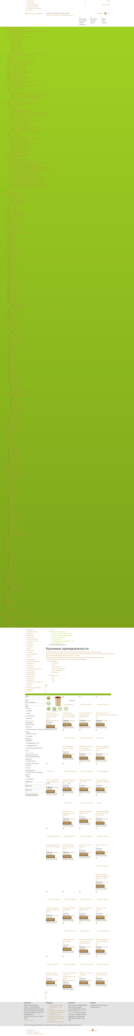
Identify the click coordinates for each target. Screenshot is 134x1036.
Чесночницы (13, 260)
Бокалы (14, 407)
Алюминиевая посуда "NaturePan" (16, 159)
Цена (53, 665)
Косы (10, 567)
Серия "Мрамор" (14, 117)
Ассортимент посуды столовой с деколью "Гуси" (27, 98)
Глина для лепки (11, 158)
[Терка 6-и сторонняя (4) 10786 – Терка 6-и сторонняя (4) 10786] (86, 963)
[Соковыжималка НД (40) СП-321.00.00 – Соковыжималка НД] (70, 770)
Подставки (12, 290)
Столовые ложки (17, 340)
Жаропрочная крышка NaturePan (19, 33)
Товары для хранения (12, 491)
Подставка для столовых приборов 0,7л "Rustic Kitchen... (69, 714)
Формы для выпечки (18, 202)
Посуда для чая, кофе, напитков (16, 215)
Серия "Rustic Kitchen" (16, 100)
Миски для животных (15, 513)
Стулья (8, 543)
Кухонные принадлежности (14, 251)
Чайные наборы (14, 418)
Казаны (11, 249)
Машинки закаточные (16, 321)
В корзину (50, 726)
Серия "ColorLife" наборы (20, 137)
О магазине (30, 1)
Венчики (11, 318)
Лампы (11, 483)
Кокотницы (12, 208)
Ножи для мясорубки (19, 306)
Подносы (12, 359)
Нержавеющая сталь (32, 743)
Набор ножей (16, 333)
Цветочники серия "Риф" (17, 68)
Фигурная (29, 736)
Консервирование (11, 319)
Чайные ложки (16, 338)
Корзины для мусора (15, 587)
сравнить (56, 720)
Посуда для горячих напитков (18, 409)
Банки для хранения (15, 228)
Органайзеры (13, 493)
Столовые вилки (17, 344)
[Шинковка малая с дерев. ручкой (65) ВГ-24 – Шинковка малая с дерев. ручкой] (70, 835)
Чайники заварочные (18, 411)
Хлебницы (12, 225)
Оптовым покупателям (34, 8)
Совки (8, 546)
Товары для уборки (12, 494)
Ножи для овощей (15, 455)
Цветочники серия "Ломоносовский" (20, 72)
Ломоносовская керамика (34, 772)
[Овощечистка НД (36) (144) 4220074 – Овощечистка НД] (86, 898)
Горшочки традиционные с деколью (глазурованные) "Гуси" (30, 94)
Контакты (30, 10)
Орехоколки (13, 295)
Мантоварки (13, 239)
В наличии (55, 672)
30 (53, 677)
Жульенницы (13, 373)
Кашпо (8, 597)
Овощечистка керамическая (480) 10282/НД (69, 813)
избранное (49, 720)
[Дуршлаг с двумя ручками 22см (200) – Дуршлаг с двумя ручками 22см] (53, 963)
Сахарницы (12, 353)
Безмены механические (13, 468)
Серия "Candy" (16, 40)
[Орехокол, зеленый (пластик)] (86, 835)
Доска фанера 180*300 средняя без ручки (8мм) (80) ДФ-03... (86, 941)
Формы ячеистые (17, 199)
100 (53, 681)
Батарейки (12, 476)
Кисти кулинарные (15, 210)
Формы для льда (14, 262)
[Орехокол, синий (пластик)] (103, 898)
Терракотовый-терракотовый (21, 146)
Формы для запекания (19, 200)
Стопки (14, 398)
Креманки (12, 370)
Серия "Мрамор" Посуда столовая (23, 119)
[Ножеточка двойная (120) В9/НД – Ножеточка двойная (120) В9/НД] (70, 898)
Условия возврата (32, 6)
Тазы (7, 541)
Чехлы (8, 487)
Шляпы (11, 507)
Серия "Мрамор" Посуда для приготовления (26, 120)
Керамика (29, 740)
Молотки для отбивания (16, 308)
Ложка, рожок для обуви (14, 472)
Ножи (11, 329)
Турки (11, 219)
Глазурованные (31, 761)
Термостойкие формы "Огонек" (22, 109)
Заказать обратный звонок (54, 15)
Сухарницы (12, 349)
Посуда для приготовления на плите (17, 232)
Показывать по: (54, 675)
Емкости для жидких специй (21, 390)
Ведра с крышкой (14, 610)
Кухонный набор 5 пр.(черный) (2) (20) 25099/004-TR (86, 714)
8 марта (8, 191)
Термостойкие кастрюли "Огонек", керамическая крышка (30, 115)
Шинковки (12, 258)
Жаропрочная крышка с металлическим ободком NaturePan (27, 31)
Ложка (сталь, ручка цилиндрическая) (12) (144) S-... (52, 909)
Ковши (11, 245)
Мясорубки (12, 303)
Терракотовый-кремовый (20, 148)
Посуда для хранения (12, 223)
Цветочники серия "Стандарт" (18, 65)
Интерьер (6, 615)
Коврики (8, 595)
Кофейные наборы (14, 424)
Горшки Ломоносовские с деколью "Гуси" (25, 92)
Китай (28, 768)
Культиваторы (13, 565)
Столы (8, 545)
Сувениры (9, 623)
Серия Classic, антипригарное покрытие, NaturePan (25, 176)
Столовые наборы (14, 420)
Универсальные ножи (15, 446)
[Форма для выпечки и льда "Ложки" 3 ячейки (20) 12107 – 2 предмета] (53, 835)
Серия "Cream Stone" (15, 133)
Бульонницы (13, 379)
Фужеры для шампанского (20, 396)
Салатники (12, 357)
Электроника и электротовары (15, 474)
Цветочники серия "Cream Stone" (19, 78)
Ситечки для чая (14, 221)
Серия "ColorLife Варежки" (17, 89)
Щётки (11, 496)
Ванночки (9, 612)
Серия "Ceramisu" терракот (20, 141)
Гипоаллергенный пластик (34, 748)
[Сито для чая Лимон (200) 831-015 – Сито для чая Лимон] (86, 802)
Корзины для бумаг (15, 589)
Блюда (11, 381)
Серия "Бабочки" (17, 52)
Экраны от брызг (14, 254)
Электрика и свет (11, 480)
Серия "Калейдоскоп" (19, 48)
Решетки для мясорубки (19, 305)
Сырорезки (12, 273)
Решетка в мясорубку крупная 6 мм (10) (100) (52, 781)
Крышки (11, 241)
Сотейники (12, 236)
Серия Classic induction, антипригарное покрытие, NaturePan (31, 180)
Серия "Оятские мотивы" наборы (19, 104)
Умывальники (13, 558)
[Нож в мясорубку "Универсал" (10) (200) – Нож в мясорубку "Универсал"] (103, 770)
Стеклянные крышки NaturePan (15, 29)
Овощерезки (13, 299)
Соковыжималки (14, 277)
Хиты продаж (56, 667)
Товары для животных (13, 511)
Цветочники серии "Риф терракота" (23, 81)
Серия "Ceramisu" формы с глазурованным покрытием (26, 139)
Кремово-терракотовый (19, 150)
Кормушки (12, 515)
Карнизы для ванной (15, 532)
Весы (7, 604)
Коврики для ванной (15, 530)
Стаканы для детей (12, 427)
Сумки (11, 509)
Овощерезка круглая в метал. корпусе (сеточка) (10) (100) (86, 748)
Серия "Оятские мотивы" (17, 106)
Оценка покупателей (58, 668)
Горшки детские (11, 600)
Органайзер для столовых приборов (37, 729)
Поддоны (12, 57)
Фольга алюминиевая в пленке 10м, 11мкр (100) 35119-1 (102, 813)
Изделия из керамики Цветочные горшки (19, 55)
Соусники (12, 351)
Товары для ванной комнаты (15, 517)
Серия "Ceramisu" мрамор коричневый (24, 143)
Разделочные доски (15, 284)
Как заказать (31, 3)
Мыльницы (12, 526)
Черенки (12, 556)
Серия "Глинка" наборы (19, 128)
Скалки (11, 279)
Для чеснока (30, 724)
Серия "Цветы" (17, 44)
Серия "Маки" (16, 46)
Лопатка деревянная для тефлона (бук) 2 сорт (102, 941)
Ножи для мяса (14, 457)
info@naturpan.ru (68, 15)
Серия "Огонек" (14, 107)
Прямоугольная (31, 733)
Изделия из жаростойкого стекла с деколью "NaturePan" (27, 53)
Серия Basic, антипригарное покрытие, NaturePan (24, 187)
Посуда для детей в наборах (15, 429)
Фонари (11, 481)
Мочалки (12, 528)
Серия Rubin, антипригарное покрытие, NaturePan (24, 161)
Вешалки (9, 602)
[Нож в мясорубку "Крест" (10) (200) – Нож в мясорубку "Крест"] (70, 737)
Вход (108, 1)
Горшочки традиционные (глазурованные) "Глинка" (28, 130)
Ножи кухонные (14, 452)
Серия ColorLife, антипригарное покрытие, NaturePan (25, 174)
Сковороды (12, 238)
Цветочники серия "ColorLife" (18, 79)
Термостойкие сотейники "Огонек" (23, 111)
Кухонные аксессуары (10, 431)
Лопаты (11, 561)
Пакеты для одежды (12, 573)
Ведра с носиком (14, 608)
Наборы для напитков (16, 422)
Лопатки (11, 310)
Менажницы (13, 366)
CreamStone (30, 779)
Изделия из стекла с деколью (15, 35)
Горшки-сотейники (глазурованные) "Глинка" (26, 132)
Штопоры (12, 256)
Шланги (11, 554)
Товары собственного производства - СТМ (16, 27)
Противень (12, 206)
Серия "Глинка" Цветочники (18, 122)
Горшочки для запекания (17, 213)
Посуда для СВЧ (11, 230)
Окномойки (9, 574)
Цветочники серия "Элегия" (17, 66)
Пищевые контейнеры (16, 226)
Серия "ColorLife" (14, 135)
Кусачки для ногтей (12, 582)
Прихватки (12, 286)
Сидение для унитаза (15, 520)
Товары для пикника (12, 506)
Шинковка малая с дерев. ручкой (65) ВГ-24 (68, 846)
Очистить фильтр (31, 794)
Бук (27, 750)
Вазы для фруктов (14, 377)
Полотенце (9, 437)
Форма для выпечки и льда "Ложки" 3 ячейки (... (53, 846)
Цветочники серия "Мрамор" (18, 70)
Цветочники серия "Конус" (17, 74)
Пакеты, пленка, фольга (16, 292)
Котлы (11, 243)
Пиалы (11, 360)
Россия (28, 765)
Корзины (8, 584)
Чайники (12, 234)
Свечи (8, 625)
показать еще (29, 720)
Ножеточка (12, 301)
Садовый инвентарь (12, 552)
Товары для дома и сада (10, 470)
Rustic (28, 776)
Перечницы (15, 386)
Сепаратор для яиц (102, 845)
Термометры (10, 539)
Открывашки (10, 442)
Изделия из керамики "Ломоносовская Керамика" (21, 102)
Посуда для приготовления (11, 193)
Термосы (9, 537)
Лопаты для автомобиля (13, 580)
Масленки (12, 368)
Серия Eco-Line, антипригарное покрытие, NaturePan (25, 173)
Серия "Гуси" (16, 50)
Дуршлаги (12, 316)
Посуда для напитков (12, 392)
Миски (11, 364)
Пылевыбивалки (11, 571)
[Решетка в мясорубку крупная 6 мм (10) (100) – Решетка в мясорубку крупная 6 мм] (53, 770)
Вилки (11, 342)
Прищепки (12, 524)
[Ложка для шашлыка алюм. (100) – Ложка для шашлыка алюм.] (86, 770)
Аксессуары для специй (16, 383)
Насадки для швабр (15, 502)
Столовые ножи (17, 331)
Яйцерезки (12, 253)
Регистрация (106, 4)
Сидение (12, 522)
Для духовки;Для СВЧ (33, 756)
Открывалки (13, 293)
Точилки (11, 266)
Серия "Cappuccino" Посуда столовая (21, 145)
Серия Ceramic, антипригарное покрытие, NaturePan (25, 182)
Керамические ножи (15, 459)
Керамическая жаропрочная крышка (20, 154)
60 (53, 679)
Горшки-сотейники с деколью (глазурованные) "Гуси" (29, 96)
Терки (11, 271)
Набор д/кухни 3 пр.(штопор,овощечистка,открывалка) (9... (107, 714)
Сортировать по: (54, 661)
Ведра (8, 606)
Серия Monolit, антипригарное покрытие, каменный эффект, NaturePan (31, 163)
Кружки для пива (17, 405)
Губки (11, 504)
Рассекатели (13, 282)
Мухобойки (9, 576)
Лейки (11, 563)
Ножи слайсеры (14, 450)
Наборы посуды (11, 416)
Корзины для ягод (14, 586)
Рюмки (14, 401)
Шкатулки (9, 621)
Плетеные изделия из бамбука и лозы (18, 617)
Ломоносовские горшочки (17, 152)
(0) (47, 720)
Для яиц (28, 727)
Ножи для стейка (14, 453)
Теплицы (12, 560)
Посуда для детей (8, 426)
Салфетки (12, 498)
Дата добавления (57, 670)
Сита (10, 280)
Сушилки (12, 275)
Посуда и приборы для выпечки (16, 195)
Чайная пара (16, 413)
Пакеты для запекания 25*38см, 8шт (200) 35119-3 (103, 748)
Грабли (11, 569)
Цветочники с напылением (17, 83)
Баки (7, 613)
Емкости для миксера (16, 314)
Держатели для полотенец (17, 535)
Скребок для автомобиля (14, 548)
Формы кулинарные (15, 197)
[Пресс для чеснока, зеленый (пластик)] (103, 963)
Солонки (15, 385)
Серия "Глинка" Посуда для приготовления (22, 126)
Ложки (11, 312)
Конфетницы (13, 372)
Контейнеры (10, 591)
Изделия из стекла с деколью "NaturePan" (22, 37)
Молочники (12, 362)
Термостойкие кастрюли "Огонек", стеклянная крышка (29, 113)
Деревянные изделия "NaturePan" (16, 156)
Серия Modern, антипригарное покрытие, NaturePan (25, 165)
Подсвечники (10, 627)
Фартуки (8, 433)
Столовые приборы (12, 327)
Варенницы (12, 375)
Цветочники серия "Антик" (17, 76)
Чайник (11, 217)
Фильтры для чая (14, 264)
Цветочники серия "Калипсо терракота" (21, 63)
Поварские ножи (14, 448)
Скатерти (9, 550)
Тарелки (11, 347)
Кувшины (15, 403)
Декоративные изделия (10, 619)
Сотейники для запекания (17, 204)
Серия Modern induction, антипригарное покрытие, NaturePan (31, 169)
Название (55, 663)
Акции (5, 189)
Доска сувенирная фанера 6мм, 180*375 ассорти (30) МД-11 (102, 876)
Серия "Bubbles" (17, 42)
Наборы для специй (18, 388)
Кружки (14, 414)
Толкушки (12, 269)
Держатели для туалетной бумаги (19, 533)
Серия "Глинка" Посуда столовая (19, 124)
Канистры (9, 599)
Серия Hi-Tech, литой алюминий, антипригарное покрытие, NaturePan (30, 171)
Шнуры (8, 485)
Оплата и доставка (33, 4)
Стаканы (15, 400)
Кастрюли (12, 212)
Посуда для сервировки (10, 325)
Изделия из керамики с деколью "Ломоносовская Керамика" (25, 85)
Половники (12, 288)
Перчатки (12, 500)
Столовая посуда (11, 346)
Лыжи (8, 578)
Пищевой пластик (32, 745)
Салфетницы (13, 355)
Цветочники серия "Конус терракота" (20, 61)
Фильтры (9, 489)
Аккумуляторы (13, 478)
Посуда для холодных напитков (19, 394)
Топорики (12, 267)
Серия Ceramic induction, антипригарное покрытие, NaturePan (31, 186)
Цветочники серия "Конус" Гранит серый (22, 59)
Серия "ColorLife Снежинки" (18, 87)
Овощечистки (13, 297)
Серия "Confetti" (17, 39)
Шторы (11, 519)
